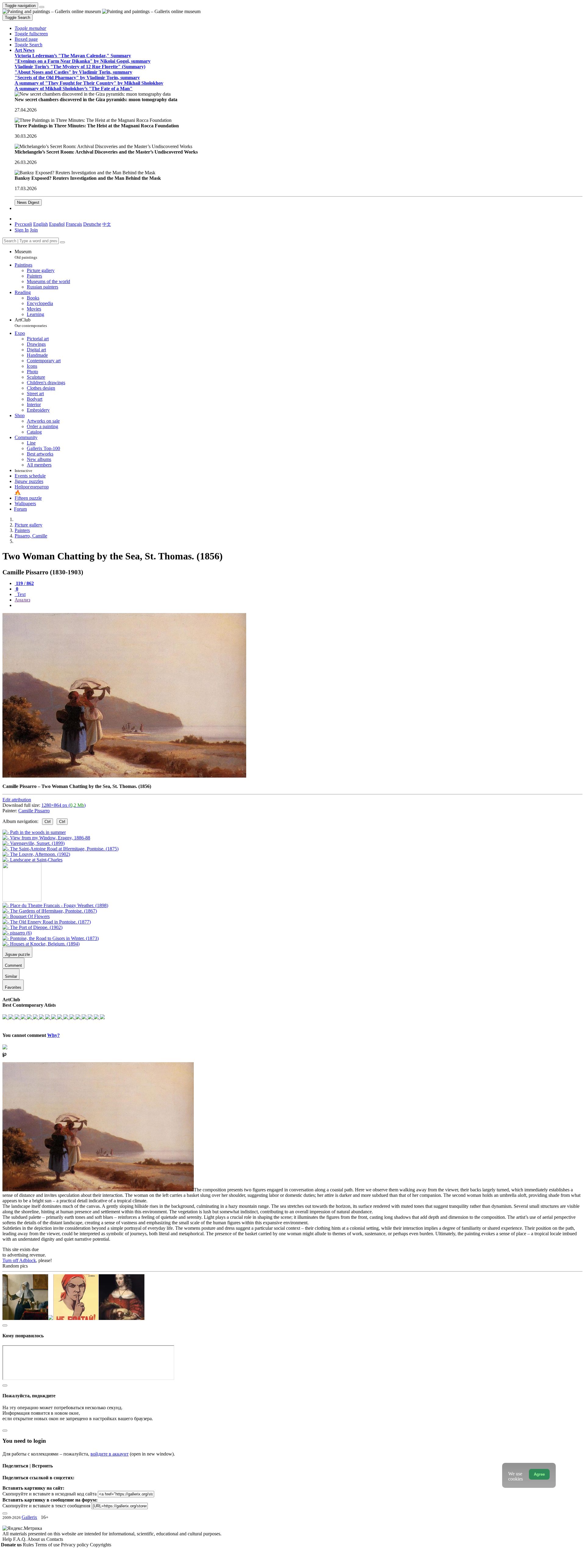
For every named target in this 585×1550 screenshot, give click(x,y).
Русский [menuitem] (23, 224)
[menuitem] (106, 224)
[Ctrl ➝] (55, 905)
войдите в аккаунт (109, 1453)
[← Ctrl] (32, 859)
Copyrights (100, 1544)
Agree (539, 1474)
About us (36, 1539)
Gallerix (29, 1517)
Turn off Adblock (19, 1260)
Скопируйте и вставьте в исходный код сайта (49, 1493)
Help (7, 1539)
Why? (53, 1035)
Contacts (54, 1539)
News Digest (28, 202)
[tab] (24, 583)
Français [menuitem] (74, 224)
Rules (29, 1544)
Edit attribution (16, 799)
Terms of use (48, 1544)
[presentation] (299, 605)
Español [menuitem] (57, 224)
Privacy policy (75, 1544)
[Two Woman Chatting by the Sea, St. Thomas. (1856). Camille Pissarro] (124, 776)
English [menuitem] (40, 224)
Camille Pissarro (34, 810)
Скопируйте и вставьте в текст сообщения (46, 1505)
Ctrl (47, 821)
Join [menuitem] (34, 229)
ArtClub (31, 322)
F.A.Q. (20, 1539)
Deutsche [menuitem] (92, 224)
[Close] (62, 242)
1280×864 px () (63, 805)
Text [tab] (21, 594)
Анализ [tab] (22, 599)
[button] (30, 28)
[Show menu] (41, 7)
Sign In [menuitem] (22, 229)
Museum (26, 254)
